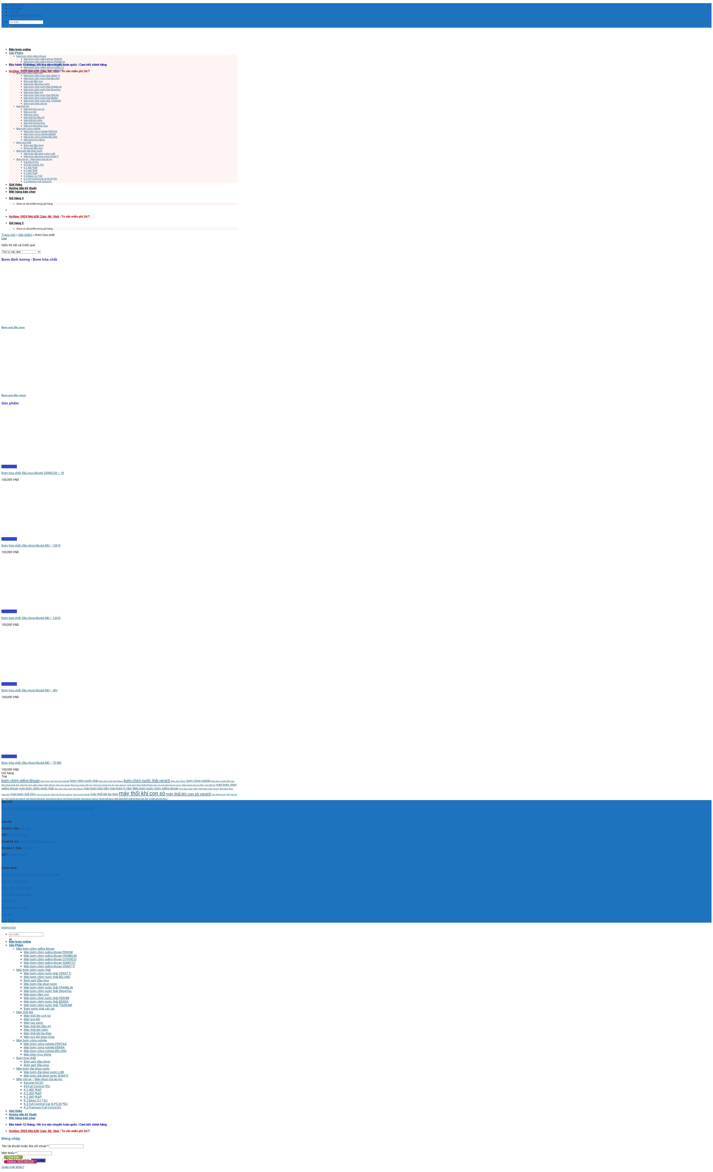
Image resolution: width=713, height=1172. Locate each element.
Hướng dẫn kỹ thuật (23, 188)
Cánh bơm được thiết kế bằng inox (142, 785)
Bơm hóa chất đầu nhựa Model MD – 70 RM (31, 763)
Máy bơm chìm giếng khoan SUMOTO (44, 67)
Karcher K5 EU (31, 162)
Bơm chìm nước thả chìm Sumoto (54, 781)
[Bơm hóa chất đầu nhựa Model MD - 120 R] (24, 608)
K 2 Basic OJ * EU (33, 176)
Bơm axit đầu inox (33, 81)
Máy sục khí (30, 111)
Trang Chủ (16, 5)
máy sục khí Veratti (81, 794)
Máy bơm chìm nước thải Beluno (68, 789)
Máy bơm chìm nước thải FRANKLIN (43, 86)
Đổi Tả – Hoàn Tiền (14, 881)
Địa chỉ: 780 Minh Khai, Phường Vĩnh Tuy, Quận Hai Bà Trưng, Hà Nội (47, 808)
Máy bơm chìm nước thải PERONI (41, 95)
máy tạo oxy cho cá (54, 798)
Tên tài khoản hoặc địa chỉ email (24, 1146)
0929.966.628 (18, 835)
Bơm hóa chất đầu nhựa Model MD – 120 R (30, 618)
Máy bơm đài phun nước (37, 84)
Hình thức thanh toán (16, 894)
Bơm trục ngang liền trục (81, 785)
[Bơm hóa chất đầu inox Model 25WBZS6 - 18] (24, 463)
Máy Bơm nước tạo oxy (209, 789)
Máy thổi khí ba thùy (34, 123)
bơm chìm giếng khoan (20, 780)
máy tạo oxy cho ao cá (35, 798)
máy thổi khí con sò (142, 793)
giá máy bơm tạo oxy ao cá (169, 785)
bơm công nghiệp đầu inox (222, 781)
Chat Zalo (13, 1156)
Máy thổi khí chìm (33, 120)
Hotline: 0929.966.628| (24, 216)
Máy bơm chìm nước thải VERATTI (42, 75)
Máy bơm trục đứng (34, 139)
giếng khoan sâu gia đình (193, 785)
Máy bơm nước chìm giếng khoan (156, 788)
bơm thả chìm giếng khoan (31, 785)
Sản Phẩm (16, 53)
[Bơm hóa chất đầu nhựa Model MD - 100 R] (24, 535)
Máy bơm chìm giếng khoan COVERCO (44, 64)
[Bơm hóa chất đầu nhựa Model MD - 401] (24, 680)
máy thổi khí (210, 785)
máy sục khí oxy (43, 794)
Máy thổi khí (22, 106)
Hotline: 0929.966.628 (20, 1161)
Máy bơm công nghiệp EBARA (40, 134)
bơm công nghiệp (198, 781)
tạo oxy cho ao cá (106, 798)
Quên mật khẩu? (12, 1167)
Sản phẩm (25, 235)
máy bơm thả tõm (23, 794)
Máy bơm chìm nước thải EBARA (41, 98)
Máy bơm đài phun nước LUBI (39, 153)
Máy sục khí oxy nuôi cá (61, 794)
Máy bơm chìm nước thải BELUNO (42, 78)
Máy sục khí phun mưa (36, 125)
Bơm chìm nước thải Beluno (111, 781)
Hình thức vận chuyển (16, 888)
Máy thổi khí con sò (34, 109)
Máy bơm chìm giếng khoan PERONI (43, 59)
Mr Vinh (26, 828)
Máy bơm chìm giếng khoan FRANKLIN (44, 61)
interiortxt (8, 927)
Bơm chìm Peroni (178, 781)
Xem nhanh (9, 466)
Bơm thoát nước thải (10, 785)
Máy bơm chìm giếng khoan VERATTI (44, 70)
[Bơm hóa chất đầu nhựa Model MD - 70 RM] (24, 753)
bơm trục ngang (63, 785)
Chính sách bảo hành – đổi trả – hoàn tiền (30, 874)
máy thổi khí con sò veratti (188, 794)
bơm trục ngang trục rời (103, 785)
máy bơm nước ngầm (188, 789)
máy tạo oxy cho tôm (71, 798)
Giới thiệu (15, 8)
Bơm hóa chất (23, 142)
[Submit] (10, 26)
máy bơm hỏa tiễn (96, 788)
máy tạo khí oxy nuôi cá (15, 798)
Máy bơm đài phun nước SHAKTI (41, 156)
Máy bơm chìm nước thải (29, 72)
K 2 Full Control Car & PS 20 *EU (40, 178)
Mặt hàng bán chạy (22, 191)
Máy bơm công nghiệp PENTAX (40, 131)
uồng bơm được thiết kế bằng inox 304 (131, 798)
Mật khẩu (9, 1153)
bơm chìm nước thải (84, 781)
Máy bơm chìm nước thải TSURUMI (42, 100)
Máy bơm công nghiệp (28, 128)
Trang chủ (8, 235)
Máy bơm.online (20, 49)
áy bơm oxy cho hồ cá (158, 798)
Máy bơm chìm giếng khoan (31, 56)
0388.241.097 (18, 855)
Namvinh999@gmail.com (37, 841)
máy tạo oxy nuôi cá (89, 798)
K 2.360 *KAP (31, 173)
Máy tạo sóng (31, 114)
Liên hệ (14, 12)
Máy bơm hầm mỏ (33, 92)
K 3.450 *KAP (31, 167)
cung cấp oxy (120, 785)
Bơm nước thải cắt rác (35, 103)
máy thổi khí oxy (219, 794)
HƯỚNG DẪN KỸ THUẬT (25, 15)
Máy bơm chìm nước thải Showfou (42, 89)
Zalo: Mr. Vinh (49, 216)
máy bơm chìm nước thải (36, 788)
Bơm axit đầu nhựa (34, 145)
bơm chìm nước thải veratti (147, 780)
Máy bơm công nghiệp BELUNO (40, 137)
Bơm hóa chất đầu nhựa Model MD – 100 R (30, 545)
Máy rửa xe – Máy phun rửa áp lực (34, 159)
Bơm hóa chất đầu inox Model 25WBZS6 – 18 (32, 473)
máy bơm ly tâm (121, 788)
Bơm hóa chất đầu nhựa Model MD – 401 (29, 690)
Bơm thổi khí (49, 785)
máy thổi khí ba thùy (104, 794)
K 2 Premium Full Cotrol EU (38, 181)
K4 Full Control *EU (34, 164)
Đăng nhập (38, 1160)
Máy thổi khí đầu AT (34, 117)
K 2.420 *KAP (31, 170)
